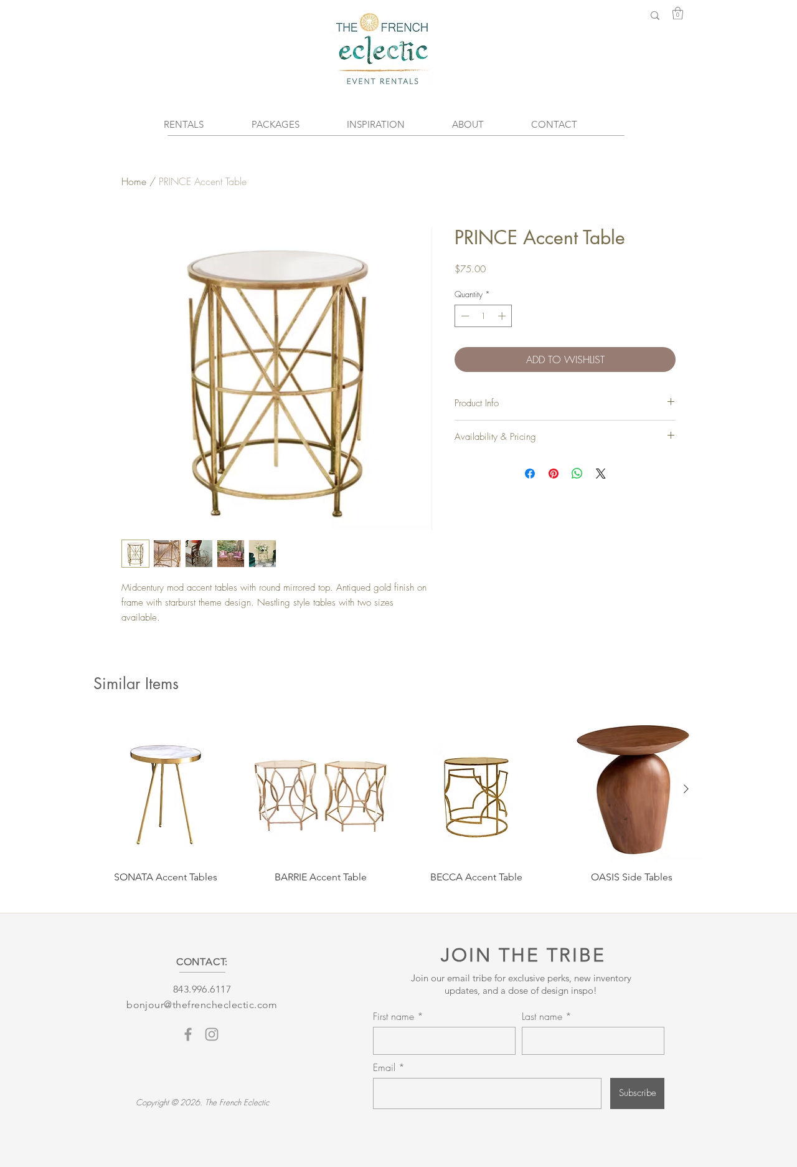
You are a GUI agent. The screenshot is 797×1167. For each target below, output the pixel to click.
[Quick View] (165, 789)
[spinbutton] (483, 315)
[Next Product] (686, 788)
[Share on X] (600, 473)
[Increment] (503, 315)
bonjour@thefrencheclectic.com (202, 1005)
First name (393, 1016)
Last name (542, 1016)
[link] (677, 13)
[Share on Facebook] (529, 473)
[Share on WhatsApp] (577, 473)
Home (133, 181)
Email (385, 1067)
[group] (398, 807)
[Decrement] (463, 315)
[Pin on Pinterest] (553, 473)
